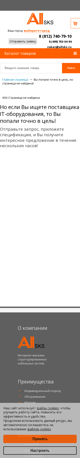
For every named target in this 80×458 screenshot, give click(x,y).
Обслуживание (35, 397)
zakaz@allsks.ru (59, 47)
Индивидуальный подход (42, 391)
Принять (40, 439)
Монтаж (30, 402)
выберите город (37, 31)
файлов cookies (39, 429)
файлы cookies (48, 408)
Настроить (40, 450)
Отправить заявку (23, 41)
